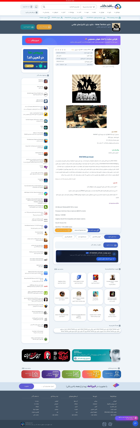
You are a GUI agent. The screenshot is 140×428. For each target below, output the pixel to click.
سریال (57, 407)
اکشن (96, 407)
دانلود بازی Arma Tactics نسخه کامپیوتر (110, 331)
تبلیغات (37, 407)
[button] (65, 49)
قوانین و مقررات (35, 412)
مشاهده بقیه (60, 269)
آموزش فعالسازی (96, 237)
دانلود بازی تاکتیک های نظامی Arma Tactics (72, 331)
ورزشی (95, 401)
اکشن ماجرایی (94, 409)
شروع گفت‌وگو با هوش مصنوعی (105, 259)
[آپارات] (110, 424)
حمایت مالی (36, 415)
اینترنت (76, 409)
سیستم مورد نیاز (82, 237)
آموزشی (115, 401)
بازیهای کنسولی (93, 412)
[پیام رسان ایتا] (104, 424)
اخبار (64, 12)
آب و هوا (76, 401)
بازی (110, 12)
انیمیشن (56, 404)
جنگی (57, 64)
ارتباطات (76, 404)
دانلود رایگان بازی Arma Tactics (88, 329)
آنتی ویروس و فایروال (112, 404)
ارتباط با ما (36, 404)
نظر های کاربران (68, 237)
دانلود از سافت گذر (96, 245)
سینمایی (56, 409)
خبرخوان (56, 12)
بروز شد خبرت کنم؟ (62, 230)
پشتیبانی (46, 12)
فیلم (94, 12)
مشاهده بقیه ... (113, 415)
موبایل (102, 12)
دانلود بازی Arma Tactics (103, 329)
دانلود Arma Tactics (114, 329)
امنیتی (76, 407)
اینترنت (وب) (114, 409)
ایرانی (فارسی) (113, 407)
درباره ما (37, 401)
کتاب (80, 12)
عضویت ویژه (36, 409)
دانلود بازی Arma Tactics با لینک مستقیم (70, 329)
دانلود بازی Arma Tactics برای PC (91, 331)
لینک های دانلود (112, 237)
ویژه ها (72, 12)
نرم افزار (118, 12)
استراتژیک (62, 64)
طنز (57, 412)
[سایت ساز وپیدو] (71, 41)
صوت (87, 12)
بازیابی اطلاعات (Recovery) (111, 412)
